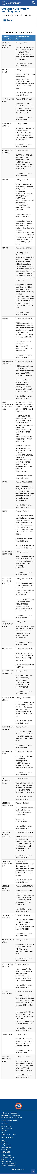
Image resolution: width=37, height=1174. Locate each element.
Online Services (6, 1155)
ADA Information (19, 1169)
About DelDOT (6, 1126)
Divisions (4, 1130)
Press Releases (6, 1128)
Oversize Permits (7, 1159)
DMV (3, 1135)
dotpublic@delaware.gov (14, 1117)
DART (8, 1135)
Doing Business (6, 1145)
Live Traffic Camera (7, 1157)
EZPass (14, 1135)
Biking (3, 1141)
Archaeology (5, 1149)
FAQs (3, 1132)
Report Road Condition (8, 1166)
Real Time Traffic (7, 1161)
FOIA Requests (6, 1147)
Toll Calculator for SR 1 (8, 1163)
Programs (4, 1143)
